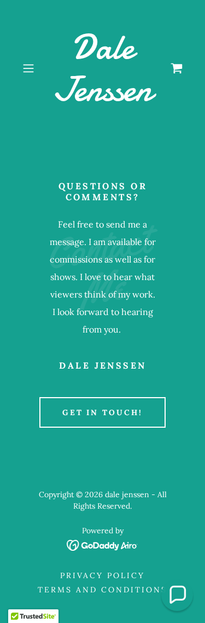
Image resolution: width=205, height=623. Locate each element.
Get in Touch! (102, 412)
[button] (30, 68)
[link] (102, 68)
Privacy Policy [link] (102, 575)
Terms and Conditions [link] (102, 590)
